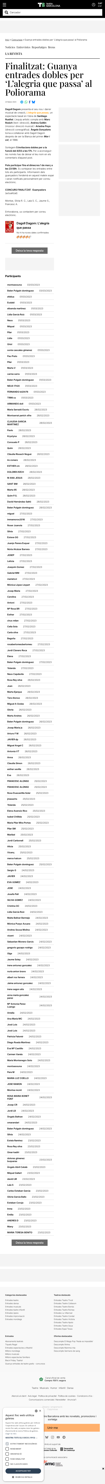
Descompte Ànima (62, 1344)
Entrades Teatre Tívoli (63, 1300)
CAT (100, 3)
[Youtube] (58, 1437)
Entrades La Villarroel (63, 1313)
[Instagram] (52, 1437)
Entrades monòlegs (13, 1319)
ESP (100, 6)
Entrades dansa (12, 1303)
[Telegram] (63, 1437)
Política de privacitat (47, 1396)
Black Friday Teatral (14, 1360)
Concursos (16, 39)
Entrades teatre (11, 1300)
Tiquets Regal (11, 1344)
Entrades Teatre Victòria (64, 1319)
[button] (23, 1437)
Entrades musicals (13, 1306)
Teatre (35, 1388)
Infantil (62, 1388)
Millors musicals (12, 1354)
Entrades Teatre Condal (64, 1316)
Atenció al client (19, 1396)
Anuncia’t (71, 1399)
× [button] (40, 1411)
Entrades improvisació (14, 1316)
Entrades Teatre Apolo (63, 1322)
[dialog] (23, 1444)
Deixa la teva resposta (29, 250)
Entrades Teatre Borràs (64, 1306)
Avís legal (32, 1396)
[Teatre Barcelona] (49, 5)
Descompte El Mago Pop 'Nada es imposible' (73, 1341)
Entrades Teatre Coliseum (65, 1303)
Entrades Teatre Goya (63, 1326)
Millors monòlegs (12, 1351)
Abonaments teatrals (14, 1341)
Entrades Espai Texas (63, 1329)
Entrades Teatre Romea (64, 1310)
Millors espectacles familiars (17, 1357)
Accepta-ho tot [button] (23, 1471)
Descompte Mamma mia (64, 1348)
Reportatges (39, 47)
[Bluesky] (46, 1437)
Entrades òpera (11, 1313)
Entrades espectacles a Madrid (18, 1348)
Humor (53, 1388)
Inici (7, 39)
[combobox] (55, 12)
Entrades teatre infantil (15, 1310)
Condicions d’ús (84, 1396)
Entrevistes (23, 47)
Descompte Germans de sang (67, 1351)
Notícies (10, 47)
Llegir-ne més (10, 1433)
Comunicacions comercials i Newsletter (47, 1399)
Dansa (70, 1388)
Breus (51, 47)
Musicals (44, 1388)
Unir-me (52, 1427)
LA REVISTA (13, 54)
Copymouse (52, 1409)
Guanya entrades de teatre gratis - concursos (25, 1363)
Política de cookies (66, 1396)
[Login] (93, 4)
